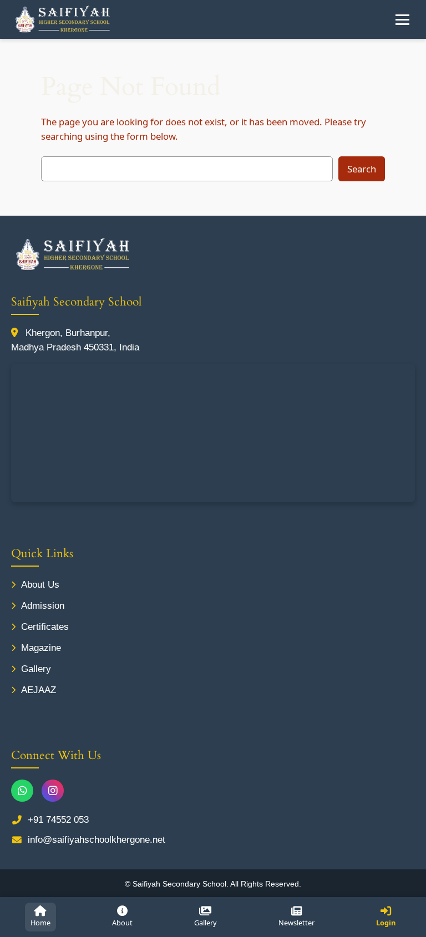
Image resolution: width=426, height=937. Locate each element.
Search (361, 168)
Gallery (36, 669)
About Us (40, 584)
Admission (42, 605)
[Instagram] (53, 791)
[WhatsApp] (22, 791)
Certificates (45, 627)
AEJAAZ (38, 690)
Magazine (41, 648)
